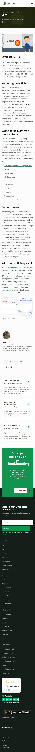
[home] (9, 3)
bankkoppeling (7, 290)
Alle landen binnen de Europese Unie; (18, 166)
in (11, 362)
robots (15, 287)
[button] (31, 3)
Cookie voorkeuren (8, 717)
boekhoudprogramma (13, 267)
